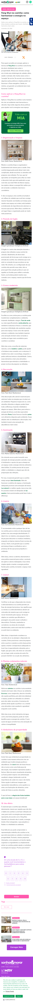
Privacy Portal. (10, 991)
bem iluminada (16, 480)
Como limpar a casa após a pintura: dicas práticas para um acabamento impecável (22, 931)
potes (30, 414)
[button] (9, 999)
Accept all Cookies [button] (8, 996)
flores (10, 414)
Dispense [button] (19, 996)
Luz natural (5, 488)
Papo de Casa (11, 9)
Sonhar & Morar (7, 2)
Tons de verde (25, 320)
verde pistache (23, 323)
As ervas (4, 693)
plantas (10, 688)
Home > (5, 9)
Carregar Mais (16, 947)
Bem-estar (6, 907)
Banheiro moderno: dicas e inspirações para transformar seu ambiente (21, 922)
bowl (14, 764)
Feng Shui (11, 65)
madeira (14, 348)
